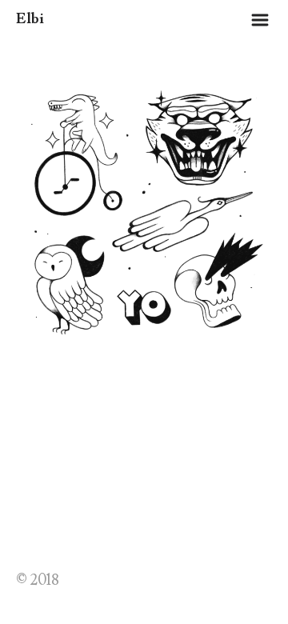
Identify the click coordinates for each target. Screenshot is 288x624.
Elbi (30, 19)
